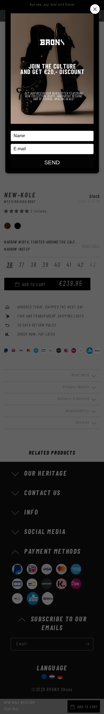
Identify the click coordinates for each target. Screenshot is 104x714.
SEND (52, 162)
